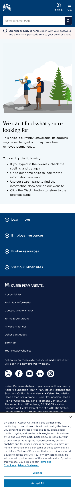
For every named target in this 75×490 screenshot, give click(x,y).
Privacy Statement (28, 465)
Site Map (10, 342)
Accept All (37, 483)
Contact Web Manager (19, 310)
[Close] (71, 417)
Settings (37, 472)
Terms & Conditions (17, 318)
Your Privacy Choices (18, 350)
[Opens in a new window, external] (8, 373)
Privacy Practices (15, 326)
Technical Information (18, 302)
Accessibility (13, 294)
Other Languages (16, 334)
